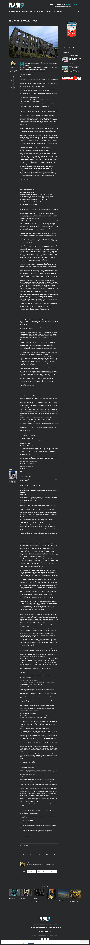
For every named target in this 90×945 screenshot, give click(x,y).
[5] (30, 585)
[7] (38, 604)
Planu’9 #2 (26, 845)
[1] (53, 128)
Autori (49, 924)
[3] (20, 820)
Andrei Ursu (13, 67)
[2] (48, 150)
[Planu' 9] (17, 5)
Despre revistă (41, 924)
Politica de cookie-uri (55, 927)
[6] (30, 603)
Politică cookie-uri (31, 943)
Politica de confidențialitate (39, 927)
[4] (29, 548)
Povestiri (11, 17)
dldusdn (27, 836)
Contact (55, 924)
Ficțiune (23, 898)
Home (34, 924)
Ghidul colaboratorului (46, 931)
